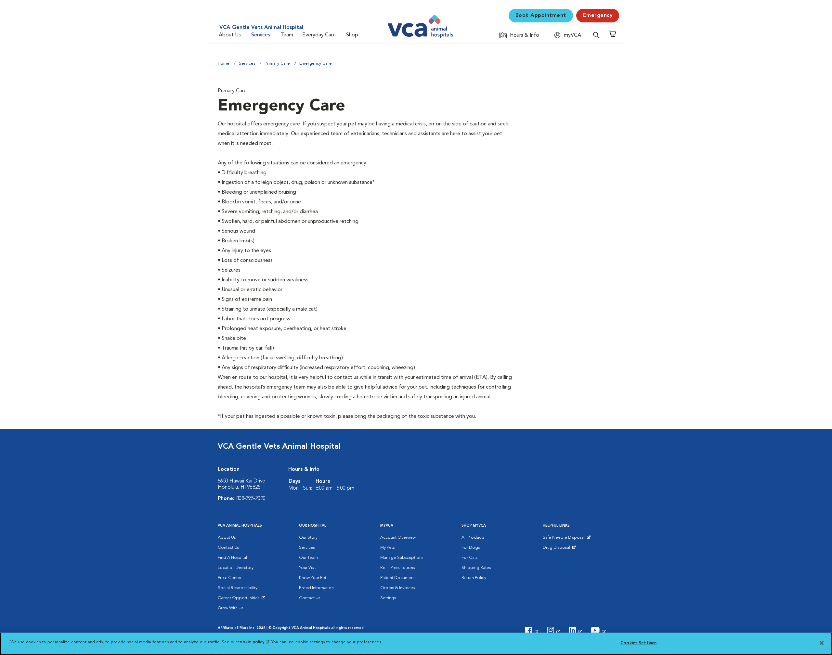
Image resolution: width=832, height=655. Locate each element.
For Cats (469, 558)
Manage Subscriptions (401, 558)
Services (260, 35)
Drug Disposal (559, 549)
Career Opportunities (240, 599)
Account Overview (398, 537)
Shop (352, 35)
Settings (388, 598)
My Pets (387, 548)
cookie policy (253, 642)
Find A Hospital (232, 558)
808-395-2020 (251, 498)
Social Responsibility (237, 588)
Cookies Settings (638, 643)
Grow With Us (230, 608)
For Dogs (471, 548)
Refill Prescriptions (397, 568)
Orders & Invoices (397, 588)
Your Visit (307, 568)
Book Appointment (540, 15)
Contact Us (228, 548)
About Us (230, 35)
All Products (473, 537)
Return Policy (474, 578)
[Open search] (598, 35)
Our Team (308, 558)
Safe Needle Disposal (565, 539)
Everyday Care (319, 35)
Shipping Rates (476, 568)
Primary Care (277, 63)
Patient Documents (398, 578)
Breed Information (316, 588)
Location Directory (236, 568)
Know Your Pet (312, 578)
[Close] (821, 643)
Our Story (308, 537)
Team (286, 35)
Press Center (229, 578)
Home (223, 63)
